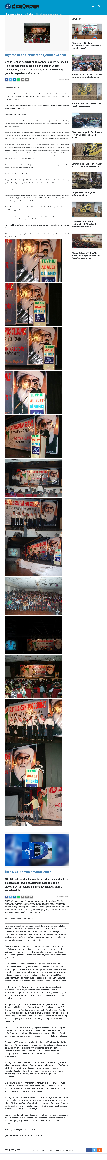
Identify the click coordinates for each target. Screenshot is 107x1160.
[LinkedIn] (14, 79)
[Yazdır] (27, 79)
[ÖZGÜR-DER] (22, 6)
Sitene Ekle (70, 1150)
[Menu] (93, 7)
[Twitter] (10, 79)
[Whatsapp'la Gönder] (18, 79)
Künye (43, 1150)
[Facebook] (6, 79)
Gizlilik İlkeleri (59, 1150)
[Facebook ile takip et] (89, 1150)
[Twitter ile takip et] (94, 1150)
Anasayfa (35, 1150)
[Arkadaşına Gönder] (22, 79)
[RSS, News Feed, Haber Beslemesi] (99, 1150)
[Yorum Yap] (31, 897)
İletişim (49, 1150)
